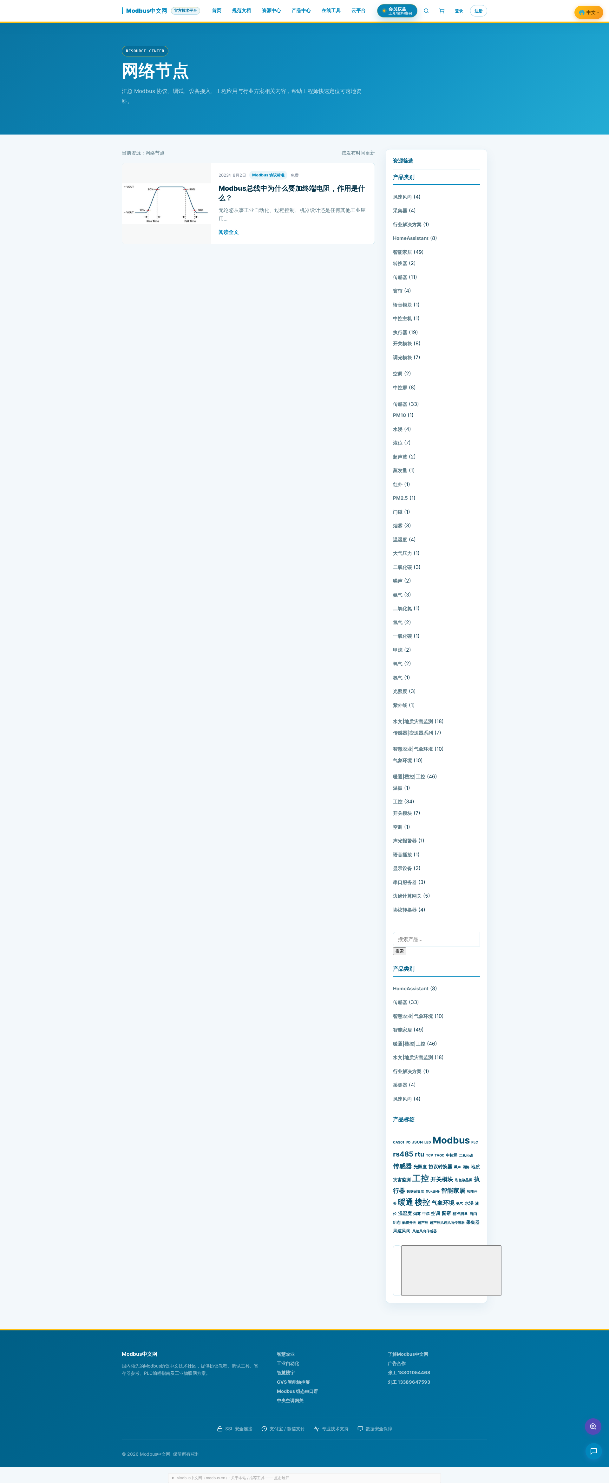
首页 (216, 10)
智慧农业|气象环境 (413, 749)
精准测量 (460, 1213)
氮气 (398, 678)
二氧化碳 (402, 567)
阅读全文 (229, 232)
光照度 (400, 691)
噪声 (398, 581)
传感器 (400, 277)
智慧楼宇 (286, 1372)
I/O (408, 1142)
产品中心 (301, 10)
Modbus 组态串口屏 (297, 1391)
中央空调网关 (290, 1400)
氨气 (398, 595)
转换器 (400, 263)
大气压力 (402, 553)
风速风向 (402, 197)
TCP (429, 1155)
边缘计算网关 (407, 896)
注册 (479, 10)
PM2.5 (400, 498)
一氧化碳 (402, 636)
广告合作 (397, 1363)
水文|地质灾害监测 (413, 721)
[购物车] (441, 10)
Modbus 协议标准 (268, 175)
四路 (465, 1167)
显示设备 (402, 868)
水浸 (398, 429)
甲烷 (398, 650)
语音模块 (402, 305)
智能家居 (402, 252)
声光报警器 (405, 841)
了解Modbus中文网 (408, 1354)
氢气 (398, 622)
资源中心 (271, 10)
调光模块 (402, 357)
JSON (417, 1142)
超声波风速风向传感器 (447, 1223)
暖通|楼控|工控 (409, 777)
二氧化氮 (402, 608)
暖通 (405, 1202)
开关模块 (402, 343)
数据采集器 (415, 1192)
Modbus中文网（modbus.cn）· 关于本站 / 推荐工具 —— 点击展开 (232, 1477)
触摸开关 (409, 1223)
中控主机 (402, 318)
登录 (459, 10)
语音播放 (402, 855)
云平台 (358, 10)
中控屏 (400, 388)
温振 (398, 788)
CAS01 (398, 1142)
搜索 (400, 950)
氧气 (398, 664)
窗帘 (398, 291)
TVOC (439, 1155)
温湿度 (400, 540)
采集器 (400, 211)
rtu (419, 1154)
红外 (398, 484)
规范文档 (241, 10)
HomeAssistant (411, 238)
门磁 (398, 512)
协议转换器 (405, 910)
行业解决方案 (407, 224)
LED (427, 1142)
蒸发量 (400, 470)
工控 (398, 802)
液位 (398, 443)
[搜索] (426, 10)
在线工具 (331, 10)
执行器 (400, 332)
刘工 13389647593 (409, 1382)
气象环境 (402, 760)
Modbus (451, 1140)
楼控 (422, 1202)
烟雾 (398, 526)
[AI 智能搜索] (593, 1426)
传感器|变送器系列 (413, 733)
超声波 (400, 457)
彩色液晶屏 (463, 1180)
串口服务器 (405, 882)
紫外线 (400, 705)
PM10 (399, 415)
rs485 (403, 1154)
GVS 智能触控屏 (293, 1382)
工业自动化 (288, 1363)
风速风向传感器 (424, 1231)
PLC (474, 1142)
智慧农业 (286, 1354)
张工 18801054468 (409, 1372)
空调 (398, 374)
